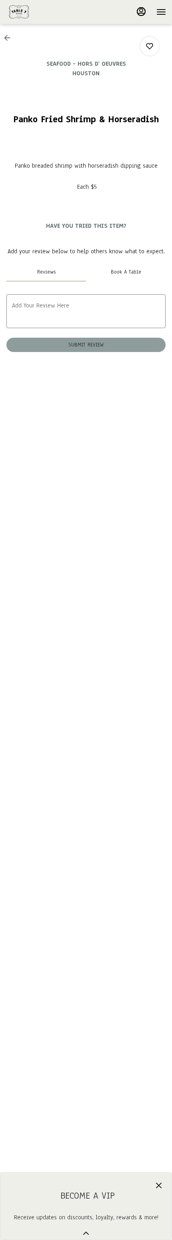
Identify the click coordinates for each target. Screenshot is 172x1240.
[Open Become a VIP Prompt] (86, 1233)
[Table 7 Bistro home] (42, 12)
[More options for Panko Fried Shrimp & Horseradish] (149, 46)
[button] (9, 37)
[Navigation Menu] (161, 12)
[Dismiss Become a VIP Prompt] (158, 1185)
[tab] (46, 272)
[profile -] (141, 11)
